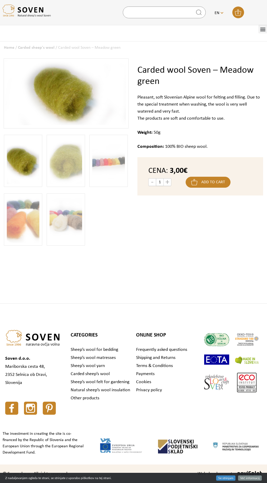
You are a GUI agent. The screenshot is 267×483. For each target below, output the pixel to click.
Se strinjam (225, 478)
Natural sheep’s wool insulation (100, 390)
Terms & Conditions (154, 365)
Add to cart (213, 182)
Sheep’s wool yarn (88, 365)
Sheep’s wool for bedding (94, 349)
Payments (145, 373)
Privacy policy (149, 390)
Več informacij (250, 478)
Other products (85, 398)
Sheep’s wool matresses (93, 357)
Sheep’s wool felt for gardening (100, 382)
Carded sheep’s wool (90, 373)
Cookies (143, 382)
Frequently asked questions (161, 349)
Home (9, 48)
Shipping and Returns (155, 357)
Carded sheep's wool (36, 48)
